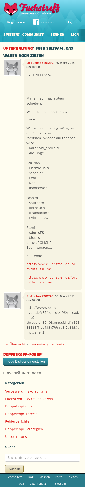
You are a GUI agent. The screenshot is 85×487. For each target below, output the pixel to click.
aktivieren (48, 22)
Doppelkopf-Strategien (24, 429)
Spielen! (11, 34)
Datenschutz (38, 483)
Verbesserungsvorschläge (26, 391)
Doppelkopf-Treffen (21, 414)
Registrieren (16, 22)
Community (33, 34)
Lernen (57, 34)
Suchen (14, 469)
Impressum (58, 483)
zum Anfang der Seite (46, 344)
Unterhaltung (18, 47)
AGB (21, 483)
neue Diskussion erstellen (26, 361)
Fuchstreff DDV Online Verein (29, 399)
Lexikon (73, 477)
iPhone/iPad (15, 477)
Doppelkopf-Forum (22, 354)
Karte (58, 477)
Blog (31, 477)
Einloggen (71, 22)
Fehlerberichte (17, 421)
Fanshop (44, 477)
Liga (75, 34)
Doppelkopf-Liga (19, 406)
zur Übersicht (14, 344)
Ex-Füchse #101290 (39, 63)
